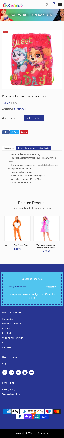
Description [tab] (9, 148)
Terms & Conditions (11, 394)
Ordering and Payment (12, 338)
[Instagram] (11, 372)
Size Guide (7, 333)
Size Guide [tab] (44, 148)
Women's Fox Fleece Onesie (17, 245)
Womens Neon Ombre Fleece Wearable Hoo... (46, 246)
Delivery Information (11, 324)
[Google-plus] (31, 372)
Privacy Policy (8, 389)
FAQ (4, 342)
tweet (16, 132)
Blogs (4, 363)
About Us (6, 347)
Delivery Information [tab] (27, 148)
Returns (6, 328)
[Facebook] (4, 372)
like (6, 132)
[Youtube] (25, 372)
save (25, 132)
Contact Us (7, 319)
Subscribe (51, 287)
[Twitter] (18, 372)
